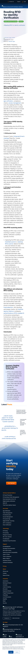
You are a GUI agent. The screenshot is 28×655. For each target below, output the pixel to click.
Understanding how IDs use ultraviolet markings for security (18, 422)
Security (5, 603)
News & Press (6, 575)
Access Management (8, 517)
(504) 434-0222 (16, 618)
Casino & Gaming (7, 587)
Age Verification (6, 511)
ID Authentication (7, 515)
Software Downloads (8, 562)
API (3, 537)
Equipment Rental (7, 591)
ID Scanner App (6, 519)
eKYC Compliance (7, 523)
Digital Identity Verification (9, 501)
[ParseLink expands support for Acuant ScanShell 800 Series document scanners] (5, 412)
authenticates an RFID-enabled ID (14, 313)
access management (15, 103)
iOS (6, 537)
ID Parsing (5, 531)
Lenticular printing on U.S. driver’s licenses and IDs (18, 433)
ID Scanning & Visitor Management (11, 497)
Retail (4, 601)
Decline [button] (17, 652)
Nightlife (5, 599)
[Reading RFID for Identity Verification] (14, 30)
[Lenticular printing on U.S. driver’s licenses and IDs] (5, 433)
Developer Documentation (9, 548)
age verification (8, 101)
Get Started (11, 483)
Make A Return (6, 558)
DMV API (5, 503)
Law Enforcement (7, 597)
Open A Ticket (6, 554)
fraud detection (8, 308)
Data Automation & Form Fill (9, 499)
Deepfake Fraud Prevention (9, 541)
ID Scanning (6, 533)
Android (9, 537)
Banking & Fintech (7, 583)
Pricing (4, 566)
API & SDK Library (7, 550)
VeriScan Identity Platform (9, 493)
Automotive (5, 581)
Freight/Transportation (8, 593)
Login (25, 1)
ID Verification (6, 539)
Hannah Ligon (11, 41)
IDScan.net (5, 571)
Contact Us (11, 1)
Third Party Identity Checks (9, 505)
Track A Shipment (7, 556)
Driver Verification (7, 525)
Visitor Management (7, 513)
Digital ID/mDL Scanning (8, 521)
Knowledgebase (6, 546)
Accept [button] (11, 652)
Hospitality (5, 595)
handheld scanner (10, 242)
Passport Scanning (7, 535)
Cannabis (5, 585)
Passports (21, 21)
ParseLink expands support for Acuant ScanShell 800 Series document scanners (19, 412)
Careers (5, 573)
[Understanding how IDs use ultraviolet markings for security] (5, 422)
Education (5, 589)
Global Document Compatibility (10, 552)
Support (18, 1)
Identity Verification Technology (10, 21)
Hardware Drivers (7, 560)
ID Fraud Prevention (7, 495)
